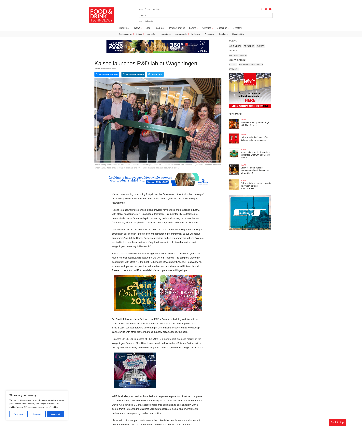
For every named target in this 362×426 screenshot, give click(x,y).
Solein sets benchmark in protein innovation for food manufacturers (256, 186)
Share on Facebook (108, 74)
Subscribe (149, 21)
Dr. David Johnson (238, 55)
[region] (37, 405)
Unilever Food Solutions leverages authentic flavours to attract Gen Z (255, 170)
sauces (260, 46)
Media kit (156, 9)
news (243, 120)
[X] (266, 9)
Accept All (55, 414)
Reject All (37, 414)
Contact (148, 9)
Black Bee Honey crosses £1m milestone (35, 3)
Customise (18, 414)
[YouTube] (270, 9)
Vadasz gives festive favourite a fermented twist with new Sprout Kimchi (255, 155)
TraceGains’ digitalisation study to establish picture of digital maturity (129, 3)
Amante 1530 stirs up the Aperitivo (76, 3)
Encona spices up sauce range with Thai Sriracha (255, 123)
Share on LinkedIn (134, 74)
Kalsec (232, 65)
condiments (235, 46)
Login (141, 21)
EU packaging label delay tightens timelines (228, 3)
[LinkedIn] (262, 9)
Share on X (156, 74)
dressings (249, 46)
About (141, 9)
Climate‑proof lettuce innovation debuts (184, 3)
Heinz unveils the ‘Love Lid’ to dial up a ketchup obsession (254, 138)
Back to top (337, 422)
